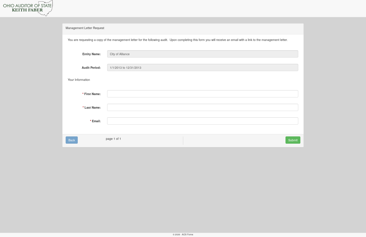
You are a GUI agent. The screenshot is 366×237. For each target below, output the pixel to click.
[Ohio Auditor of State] (28, 8)
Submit (293, 140)
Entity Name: (91, 54)
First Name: (92, 94)
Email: (96, 121)
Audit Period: (91, 67)
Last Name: (93, 107)
